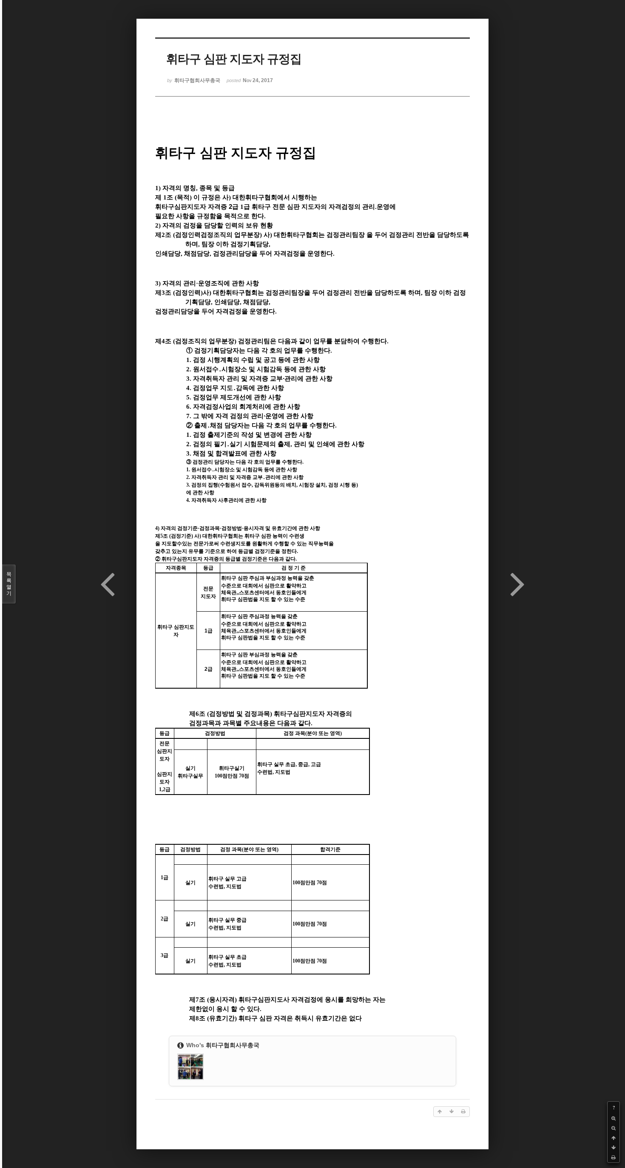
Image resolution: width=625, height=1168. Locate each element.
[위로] (613, 1138)
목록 (8, 583)
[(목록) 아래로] (613, 1148)
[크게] (613, 1118)
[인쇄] (613, 1157)
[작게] (613, 1128)
